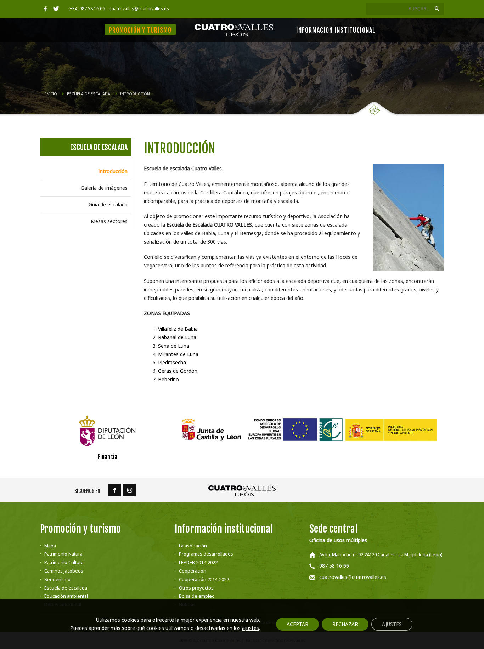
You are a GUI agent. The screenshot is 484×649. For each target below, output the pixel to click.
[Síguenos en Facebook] (114, 490)
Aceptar (297, 624)
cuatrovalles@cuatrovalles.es (352, 577)
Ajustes (392, 624)
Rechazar (345, 624)
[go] (436, 8)
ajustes (250, 628)
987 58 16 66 (334, 565)
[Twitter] (56, 9)
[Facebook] (45, 9)
